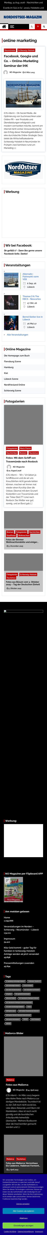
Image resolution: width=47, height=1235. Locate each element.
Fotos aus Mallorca (17, 1084)
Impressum (39, 1231)
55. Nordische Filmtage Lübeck (28, 998)
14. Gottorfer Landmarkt (31, 990)
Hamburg (8, 367)
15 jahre (8, 994)
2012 (25, 1019)
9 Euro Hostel (28, 985)
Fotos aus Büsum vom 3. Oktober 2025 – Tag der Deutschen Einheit (23, 583)
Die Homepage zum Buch (17, 355)
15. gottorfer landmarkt (22, 994)
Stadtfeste (11, 535)
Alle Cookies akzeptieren (23, 1211)
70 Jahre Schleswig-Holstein (14, 1007)
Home (7, 917)
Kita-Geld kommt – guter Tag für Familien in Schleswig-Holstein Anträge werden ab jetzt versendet (21, 950)
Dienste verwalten (23, 1204)
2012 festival (35, 1019)
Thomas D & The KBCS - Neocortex (32, 297)
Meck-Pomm (25, 448)
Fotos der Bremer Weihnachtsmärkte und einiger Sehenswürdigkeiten (21, 540)
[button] (32, 26)
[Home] (4, 26)
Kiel (6, 373)
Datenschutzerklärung (26, 1231)
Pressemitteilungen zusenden (19, 963)
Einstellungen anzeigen (23, 1225)
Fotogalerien (12, 448)
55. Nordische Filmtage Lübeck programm (18, 1002)
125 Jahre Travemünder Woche (28, 1011)
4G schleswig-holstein (12, 985)
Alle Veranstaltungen (17, 334)
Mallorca (10, 1080)
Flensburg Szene (12, 361)
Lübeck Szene (11, 379)
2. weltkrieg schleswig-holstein (15, 981)
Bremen (10, 532)
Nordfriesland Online (14, 385)
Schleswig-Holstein (26, 50)
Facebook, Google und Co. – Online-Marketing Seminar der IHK (21, 61)
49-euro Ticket (10, 998)
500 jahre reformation (12, 1019)
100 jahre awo (10, 1011)
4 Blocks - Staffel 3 (34, 981)
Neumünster (10, 50)
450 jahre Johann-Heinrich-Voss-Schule (18, 1015)
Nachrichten (12, 453)
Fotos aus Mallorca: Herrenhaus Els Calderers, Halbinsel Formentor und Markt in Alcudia (23, 1164)
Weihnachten (24, 535)
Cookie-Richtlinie (10, 1231)
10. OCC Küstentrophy (13, 990)
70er (29, 1007)
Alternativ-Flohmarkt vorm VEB (31, 277)
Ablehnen (24, 1218)
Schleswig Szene (12, 390)
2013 (8, 1023)
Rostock (23, 453)
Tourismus (33, 453)
